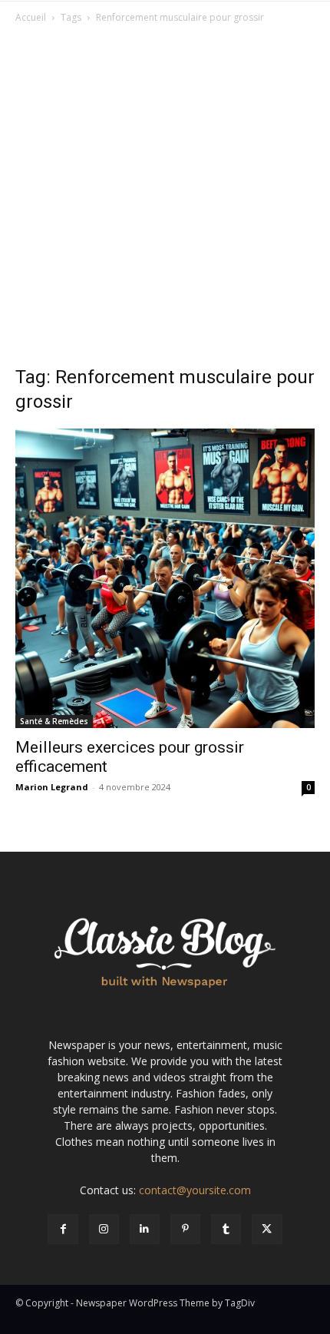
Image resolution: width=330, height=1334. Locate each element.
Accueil (30, 17)
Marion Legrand (51, 787)
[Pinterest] (185, 1229)
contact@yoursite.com (195, 1190)
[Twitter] (267, 1229)
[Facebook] (63, 1229)
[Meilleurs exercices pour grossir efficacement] (165, 578)
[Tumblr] (226, 1229)
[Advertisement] (165, 199)
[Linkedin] (145, 1229)
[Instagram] (104, 1229)
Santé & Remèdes (54, 721)
